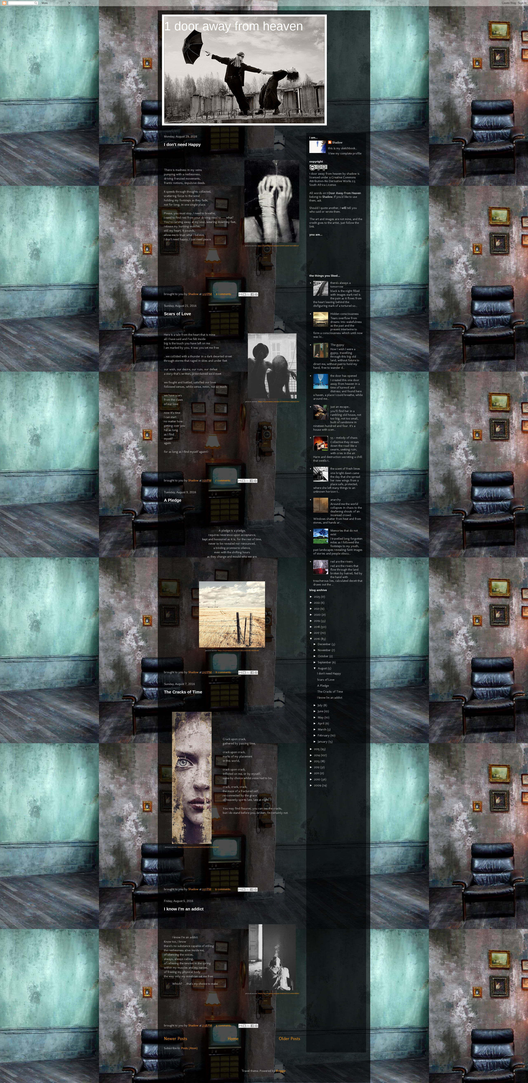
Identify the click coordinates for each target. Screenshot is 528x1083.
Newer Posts (175, 1038)
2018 (317, 627)
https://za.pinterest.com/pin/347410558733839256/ (198, 847)
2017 (317, 633)
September (325, 662)
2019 (317, 621)
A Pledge (172, 500)
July (320, 705)
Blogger (281, 1071)
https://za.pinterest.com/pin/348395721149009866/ (278, 993)
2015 (317, 749)
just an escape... (340, 407)
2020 (318, 614)
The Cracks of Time (183, 692)
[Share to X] (248, 294)
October (323, 656)
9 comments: (224, 294)
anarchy (335, 499)
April (321, 723)
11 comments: (224, 672)
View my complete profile (344, 153)
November (325, 650)
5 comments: (224, 1025)
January (323, 741)
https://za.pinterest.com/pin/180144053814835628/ (238, 651)
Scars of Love (177, 314)
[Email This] (240, 294)
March (322, 729)
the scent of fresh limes (345, 468)
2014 (317, 755)
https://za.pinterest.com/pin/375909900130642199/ (278, 402)
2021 (317, 608)
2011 (317, 773)
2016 (317, 639)
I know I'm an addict (184, 909)
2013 (317, 761)
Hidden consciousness (344, 314)
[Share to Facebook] (252, 294)
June (321, 711)
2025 (317, 596)
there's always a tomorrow (340, 284)
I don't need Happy (182, 144)
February (324, 735)
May (321, 717)
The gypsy (337, 345)
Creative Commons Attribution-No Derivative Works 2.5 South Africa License (332, 181)
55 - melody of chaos (343, 438)
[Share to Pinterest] (256, 294)
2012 (317, 767)
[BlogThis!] (244, 294)
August (323, 668)
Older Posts (289, 1038)
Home (233, 1038)
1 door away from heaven (233, 26)
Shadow (337, 142)
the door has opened (343, 376)
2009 (318, 785)
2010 (317, 779)
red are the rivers (341, 561)
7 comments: (223, 480)
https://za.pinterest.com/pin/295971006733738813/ (278, 246)
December (325, 644)
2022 (317, 602)
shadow (352, 173)
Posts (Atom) (189, 1048)
